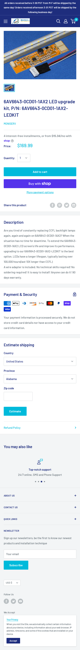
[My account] (66, 21)
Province (9, 370)
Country (8, 353)
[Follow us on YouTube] (20, 601)
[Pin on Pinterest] (59, 205)
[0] (73, 21)
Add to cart (40, 171)
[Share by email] (73, 205)
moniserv (10, 123)
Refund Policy (12, 427)
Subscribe (16, 565)
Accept (13, 640)
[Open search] (58, 21)
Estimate (15, 411)
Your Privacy (12, 619)
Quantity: (9, 158)
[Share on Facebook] (52, 205)
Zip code (9, 388)
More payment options (40, 192)
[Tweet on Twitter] (66, 205)
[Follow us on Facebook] (6, 601)
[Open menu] (5, 21)
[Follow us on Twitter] (13, 601)
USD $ (9, 582)
